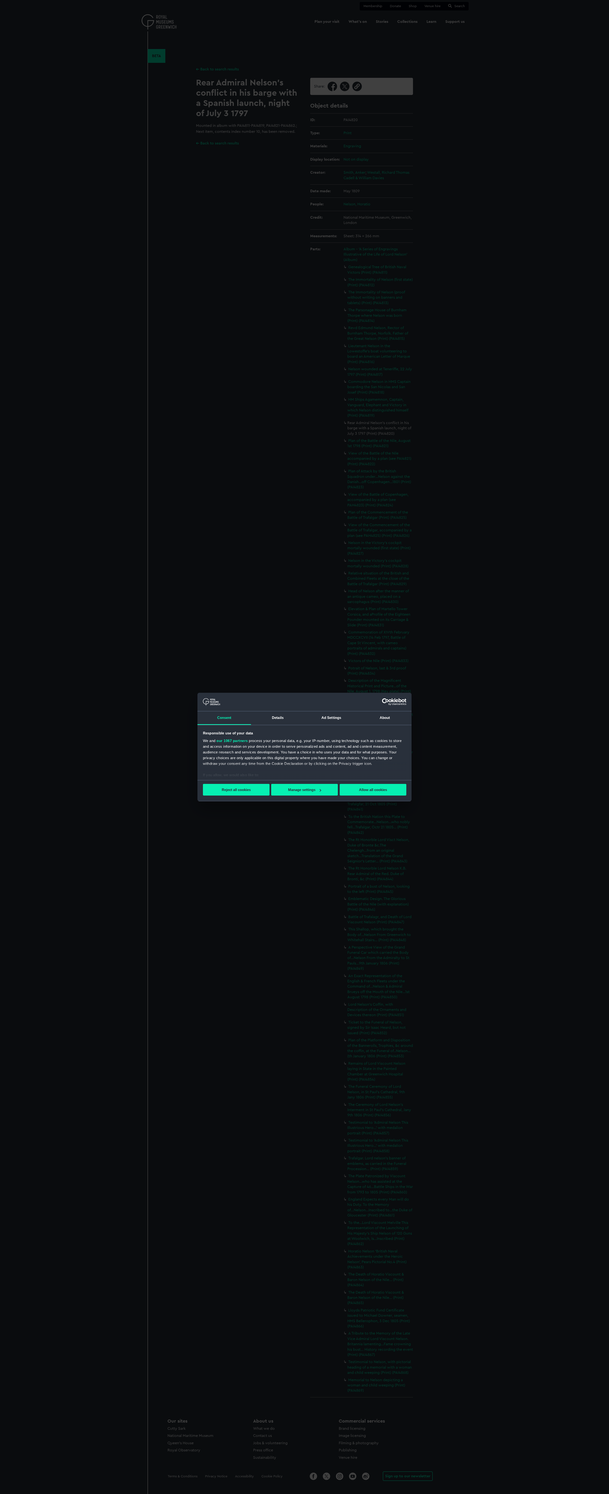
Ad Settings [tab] (331, 718)
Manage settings (301, 790)
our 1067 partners (232, 741)
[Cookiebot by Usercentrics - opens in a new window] (385, 701)
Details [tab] (278, 718)
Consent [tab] (224, 718)
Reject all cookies (236, 790)
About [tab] (385, 718)
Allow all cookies (373, 790)
